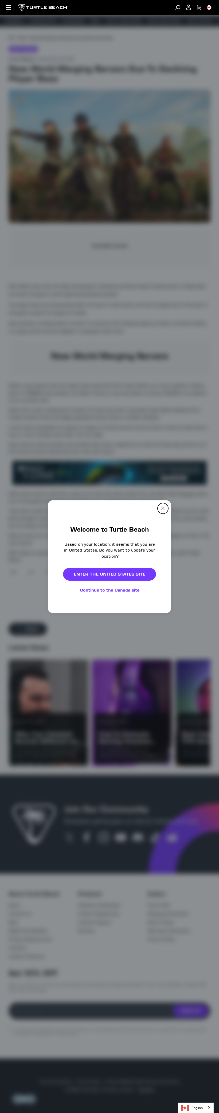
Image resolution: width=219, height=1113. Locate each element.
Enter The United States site (109, 574)
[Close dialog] (163, 508)
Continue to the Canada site (109, 590)
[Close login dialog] (159, 680)
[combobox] (196, 1108)
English (197, 1108)
